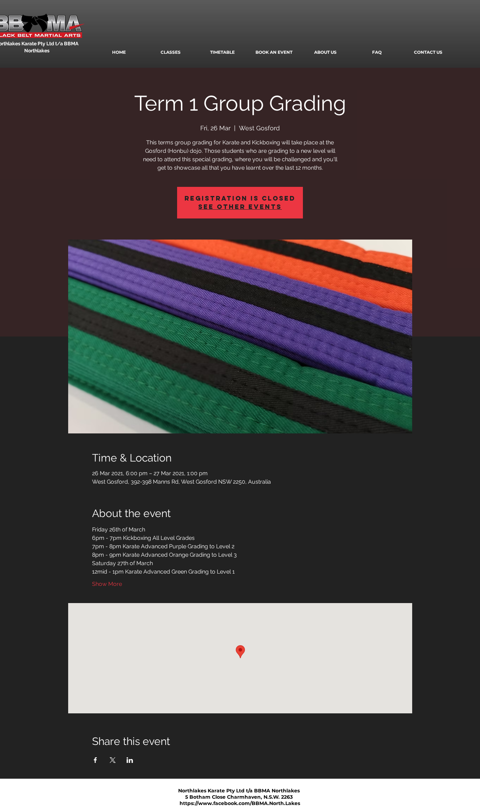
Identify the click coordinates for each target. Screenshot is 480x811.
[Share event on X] (112, 760)
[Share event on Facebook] (95, 760)
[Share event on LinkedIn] (130, 760)
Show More (107, 584)
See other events (240, 207)
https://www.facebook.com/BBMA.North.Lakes (240, 803)
